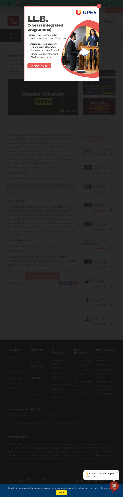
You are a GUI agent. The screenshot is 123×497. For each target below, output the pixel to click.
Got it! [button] (61, 492)
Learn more (106, 488)
